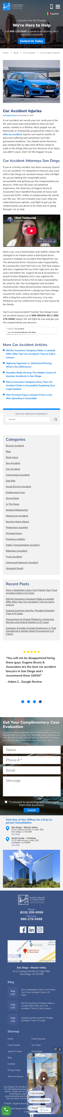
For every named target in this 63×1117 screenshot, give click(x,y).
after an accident (12, 134)
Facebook (23, 929)
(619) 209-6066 (31, 912)
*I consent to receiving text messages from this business (33, 803)
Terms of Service (15, 1076)
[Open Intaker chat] (31, 1115)
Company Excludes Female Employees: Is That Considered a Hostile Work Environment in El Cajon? (31, 631)
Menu (58, 6)
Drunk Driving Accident (18, 486)
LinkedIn (31, 929)
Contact (11, 1064)
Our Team (36, 1045)
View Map (15, 834)
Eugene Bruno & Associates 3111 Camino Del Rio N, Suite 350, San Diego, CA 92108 (32, 951)
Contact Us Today (31, 41)
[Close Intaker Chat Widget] (60, 1049)
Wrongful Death (14, 568)
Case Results (14, 1045)
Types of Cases (15, 1051)
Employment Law (15, 492)
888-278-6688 (50, 6)
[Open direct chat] (55, 1049)
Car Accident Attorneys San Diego (24, 332)
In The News (12, 504)
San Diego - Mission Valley (31, 967)
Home (6, 52)
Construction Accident (18, 474)
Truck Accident (14, 556)
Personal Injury (14, 533)
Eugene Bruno (11, 115)
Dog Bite (10, 480)
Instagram (40, 929)
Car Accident (29, 52)
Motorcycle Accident (17, 515)
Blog (16, 52)
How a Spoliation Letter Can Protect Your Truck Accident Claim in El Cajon (31, 591)
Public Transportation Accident (23, 544)
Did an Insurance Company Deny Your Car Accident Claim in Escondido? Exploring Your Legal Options (30, 385)
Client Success (38, 1038)
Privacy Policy (14, 1070)
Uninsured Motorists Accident (22, 562)
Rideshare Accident (16, 550)
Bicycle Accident (15, 445)
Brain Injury (12, 457)
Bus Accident (13, 463)
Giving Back (12, 498)
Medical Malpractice (17, 509)
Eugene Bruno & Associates (13, 6)
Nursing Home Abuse (17, 521)
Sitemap (13, 1031)
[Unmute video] (44, 1079)
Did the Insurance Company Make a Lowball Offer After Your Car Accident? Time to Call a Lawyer (30, 354)
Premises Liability (15, 539)
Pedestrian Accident (17, 527)
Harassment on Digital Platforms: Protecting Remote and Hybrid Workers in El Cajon (30, 621)
